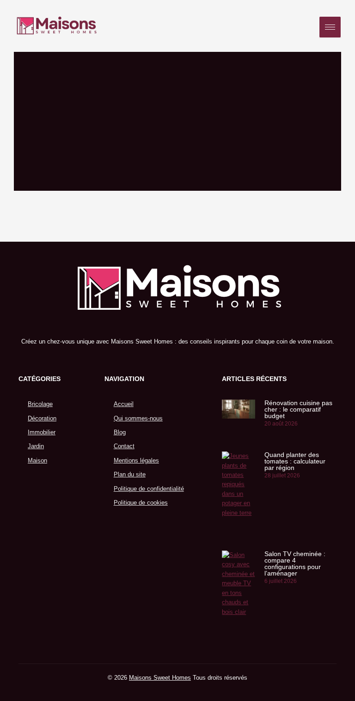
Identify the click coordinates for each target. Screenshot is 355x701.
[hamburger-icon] (330, 27)
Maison (37, 460)
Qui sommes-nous (138, 418)
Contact (124, 446)
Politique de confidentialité (149, 488)
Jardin (36, 446)
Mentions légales (136, 460)
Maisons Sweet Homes (160, 677)
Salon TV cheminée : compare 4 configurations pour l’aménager (294, 563)
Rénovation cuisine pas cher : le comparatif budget (298, 409)
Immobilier (41, 432)
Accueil (124, 404)
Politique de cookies (141, 502)
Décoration (42, 418)
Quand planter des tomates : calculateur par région (294, 461)
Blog (120, 432)
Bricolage (40, 404)
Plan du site (130, 474)
